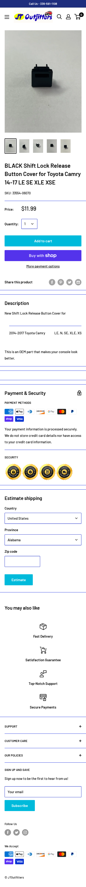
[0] (77, 17)
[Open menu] (7, 17)
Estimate (18, 579)
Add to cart (43, 241)
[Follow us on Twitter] (16, 832)
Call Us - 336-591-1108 (43, 4)
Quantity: (12, 224)
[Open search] (59, 16)
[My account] (68, 16)
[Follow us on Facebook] (8, 832)
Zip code (11, 551)
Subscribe (19, 805)
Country (11, 508)
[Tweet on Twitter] (69, 282)
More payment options (43, 266)
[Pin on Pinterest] (61, 282)
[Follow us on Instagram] (25, 832)
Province (11, 530)
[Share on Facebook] (52, 282)
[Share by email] (78, 282)
